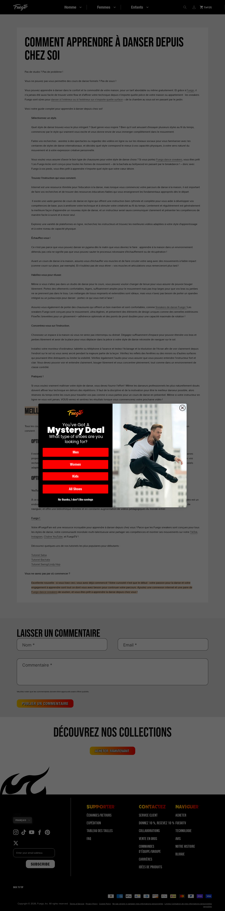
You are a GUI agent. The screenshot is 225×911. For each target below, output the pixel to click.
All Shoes (75, 489)
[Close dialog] (182, 408)
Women (75, 464)
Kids (75, 476)
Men (76, 452)
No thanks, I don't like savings (75, 499)
